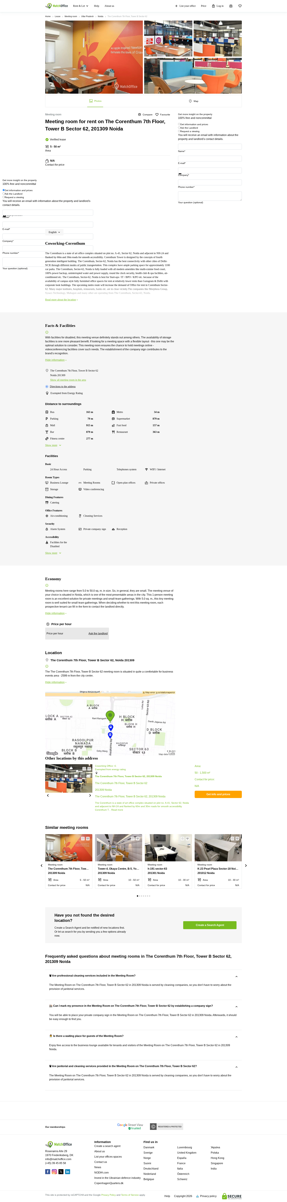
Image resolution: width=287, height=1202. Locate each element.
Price (203, 5)
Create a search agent (107, 1146)
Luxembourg (184, 1147)
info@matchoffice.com (58, 1159)
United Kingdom (186, 1152)
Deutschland (151, 1168)
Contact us (100, 1162)
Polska (215, 1152)
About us (109, 5)
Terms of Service (130, 1195)
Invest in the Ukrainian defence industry (117, 1177)
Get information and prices (194, 124)
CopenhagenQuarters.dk (108, 1183)
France (181, 1163)
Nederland (150, 1173)
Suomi (147, 1163)
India (214, 1168)
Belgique (149, 1179)
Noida (100, 16)
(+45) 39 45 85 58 (55, 1163)
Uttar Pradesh (87, 16)
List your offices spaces (108, 1156)
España (181, 1158)
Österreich (183, 1173)
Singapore (217, 1163)
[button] (47, 795)
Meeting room (71, 16)
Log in (220, 5)
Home (48, 16)
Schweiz (182, 1179)
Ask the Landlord (189, 127)
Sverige (148, 1152)
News (97, 1167)
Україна (215, 1147)
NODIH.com (101, 1172)
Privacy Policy (108, 1195)
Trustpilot (183, 176)
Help (96, 5)
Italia (180, 1168)
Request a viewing (189, 131)
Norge (147, 1158)
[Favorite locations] (240, 6)
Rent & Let (79, 5)
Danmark (149, 1147)
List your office (188, 5)
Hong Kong (217, 1158)
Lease (57, 16)
